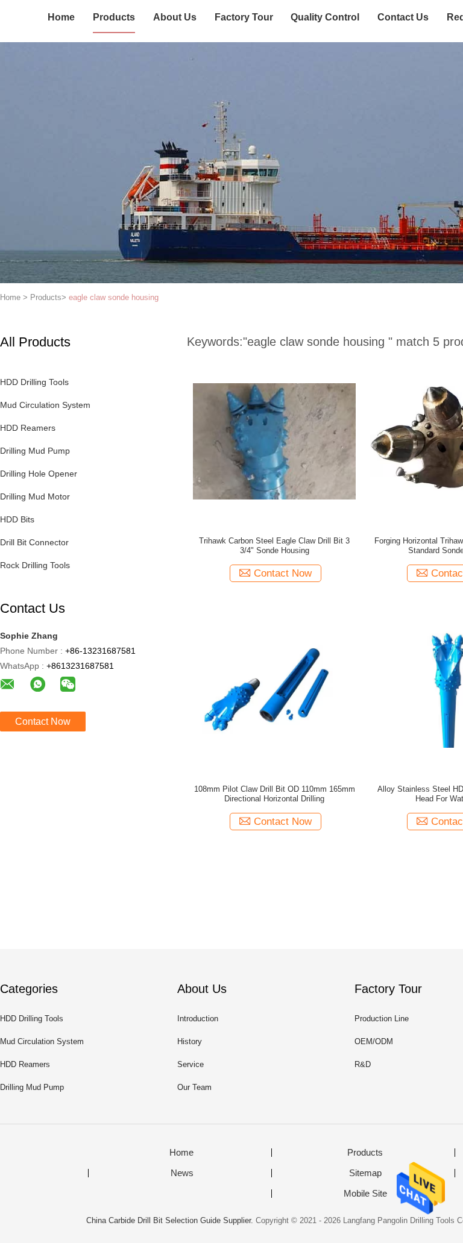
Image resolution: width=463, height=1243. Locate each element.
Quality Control (325, 17)
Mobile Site (365, 1193)
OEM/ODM (373, 1041)
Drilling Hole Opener (38, 473)
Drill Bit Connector (34, 542)
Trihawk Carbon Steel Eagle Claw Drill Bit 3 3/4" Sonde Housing (274, 545)
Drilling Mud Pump (35, 451)
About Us (175, 17)
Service (190, 1064)
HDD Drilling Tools (34, 382)
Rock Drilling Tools (35, 565)
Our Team (194, 1087)
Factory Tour (244, 17)
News (182, 1173)
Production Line (381, 1018)
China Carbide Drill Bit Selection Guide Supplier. (171, 1220)
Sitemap (365, 1173)
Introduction (197, 1018)
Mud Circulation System (45, 405)
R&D (362, 1064)
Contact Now (43, 721)
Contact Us (403, 17)
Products (114, 17)
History (189, 1041)
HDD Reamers (27, 428)
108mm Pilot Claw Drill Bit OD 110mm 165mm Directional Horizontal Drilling (274, 793)
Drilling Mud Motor (35, 496)
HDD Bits (17, 519)
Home (61, 17)
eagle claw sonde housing (114, 297)
